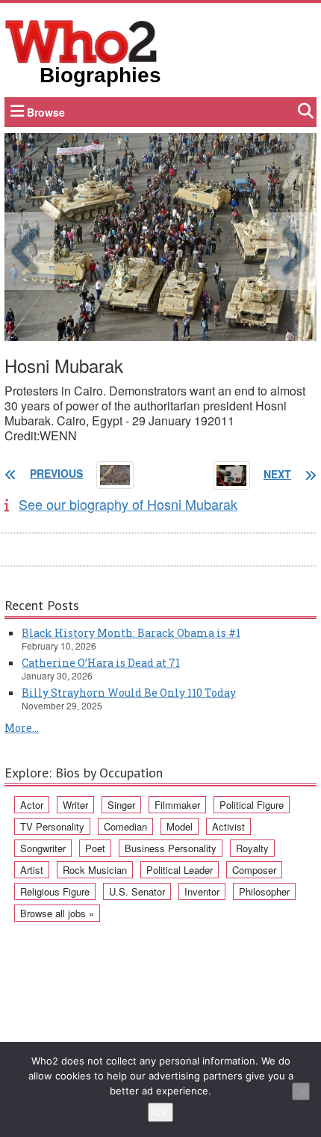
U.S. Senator (137, 891)
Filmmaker (177, 805)
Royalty (252, 848)
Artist (31, 870)
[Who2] (81, 40)
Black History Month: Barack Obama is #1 (131, 633)
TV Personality (52, 826)
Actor (31, 805)
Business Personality (170, 848)
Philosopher (264, 891)
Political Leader (179, 870)
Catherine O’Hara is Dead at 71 (101, 663)
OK (160, 1112)
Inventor (201, 891)
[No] (301, 1091)
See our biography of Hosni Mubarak (128, 504)
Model (179, 826)
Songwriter (43, 848)
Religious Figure (55, 891)
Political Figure (251, 805)
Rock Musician (95, 870)
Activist (228, 826)
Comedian (125, 826)
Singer (121, 805)
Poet (95, 848)
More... (21, 728)
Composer (254, 870)
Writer (75, 805)
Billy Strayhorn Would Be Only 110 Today (129, 692)
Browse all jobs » (57, 913)
